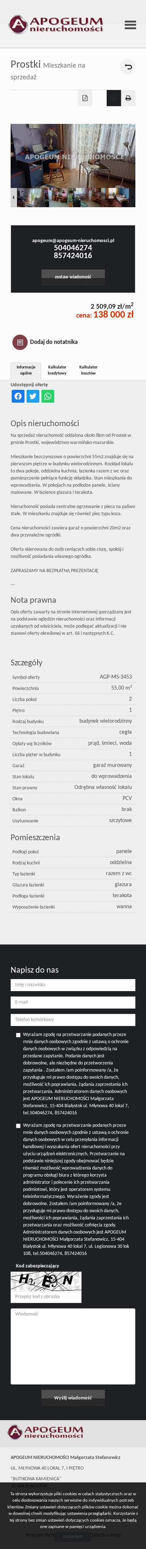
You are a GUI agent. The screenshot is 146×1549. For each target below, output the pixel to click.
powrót (127, 66)
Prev (14, 197)
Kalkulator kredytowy (57, 370)
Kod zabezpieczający (37, 1266)
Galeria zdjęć (114, 98)
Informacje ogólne (26, 370)
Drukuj (128, 98)
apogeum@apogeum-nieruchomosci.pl (73, 241)
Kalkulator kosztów (88, 370)
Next (132, 197)
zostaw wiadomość (73, 277)
